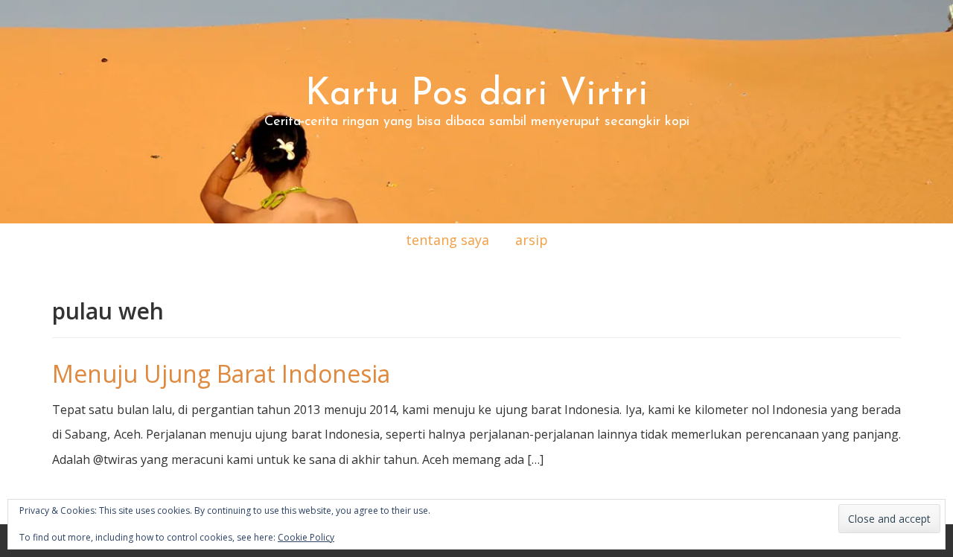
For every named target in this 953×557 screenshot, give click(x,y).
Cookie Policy (306, 537)
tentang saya (447, 240)
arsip (531, 240)
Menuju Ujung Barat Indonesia (221, 373)
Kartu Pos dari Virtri (476, 95)
